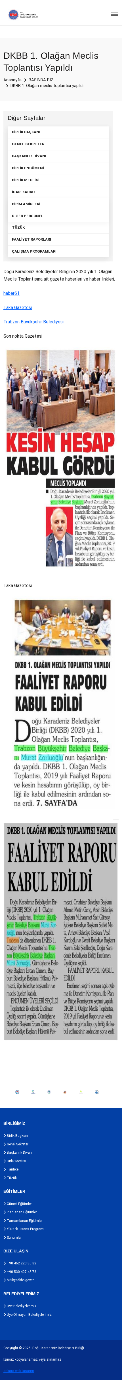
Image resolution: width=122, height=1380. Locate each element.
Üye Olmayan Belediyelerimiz (29, 1315)
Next (108, 1092)
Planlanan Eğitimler (21, 1212)
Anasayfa (12, 79)
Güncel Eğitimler (19, 1204)
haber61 (11, 293)
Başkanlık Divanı (19, 1153)
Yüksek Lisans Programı (25, 1229)
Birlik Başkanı (17, 1136)
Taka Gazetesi (17, 307)
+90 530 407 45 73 (21, 1272)
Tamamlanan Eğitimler (24, 1221)
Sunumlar (14, 1238)
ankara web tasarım (18, 1371)
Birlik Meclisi (16, 1161)
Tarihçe (12, 1169)
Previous (5, 1092)
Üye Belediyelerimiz (21, 1306)
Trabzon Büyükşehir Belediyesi (33, 322)
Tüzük (11, 1178)
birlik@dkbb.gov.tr (20, 1280)
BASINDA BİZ (41, 79)
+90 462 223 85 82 (21, 1263)
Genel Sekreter (17, 1144)
